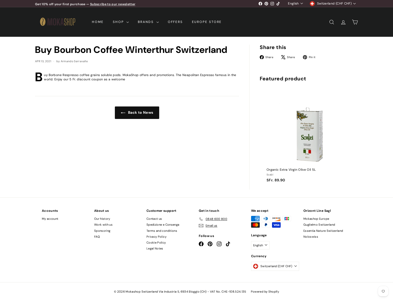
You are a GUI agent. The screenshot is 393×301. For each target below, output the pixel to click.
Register (211, 154)
